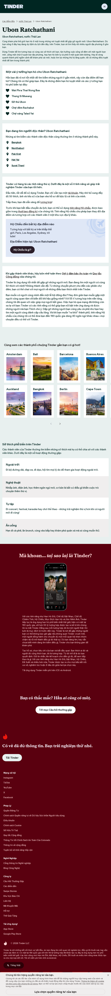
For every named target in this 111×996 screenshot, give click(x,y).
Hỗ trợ (6, 910)
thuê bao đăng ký (28, 211)
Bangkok (16, 142)
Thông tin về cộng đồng (14, 845)
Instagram (8, 777)
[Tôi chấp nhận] (108, 975)
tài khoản (73, 192)
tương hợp (46, 202)
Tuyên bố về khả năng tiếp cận (18, 849)
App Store (8, 928)
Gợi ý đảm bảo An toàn (75, 273)
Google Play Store (12, 933)
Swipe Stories (10, 891)
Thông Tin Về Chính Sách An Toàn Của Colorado (26, 840)
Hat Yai (15, 160)
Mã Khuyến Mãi (10, 905)
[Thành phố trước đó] (51, 423)
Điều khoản (8, 820)
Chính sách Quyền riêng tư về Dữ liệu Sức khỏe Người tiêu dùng (34, 815)
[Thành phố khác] (59, 423)
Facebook (8, 797)
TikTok (6, 782)
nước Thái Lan (25, 21)
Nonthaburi (18, 148)
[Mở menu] (104, 6)
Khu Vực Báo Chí (11, 896)
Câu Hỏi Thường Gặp (13, 881)
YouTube (7, 787)
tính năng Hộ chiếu (80, 207)
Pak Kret (16, 154)
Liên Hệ (7, 900)
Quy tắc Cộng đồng (12, 835)
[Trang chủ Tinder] (13, 6)
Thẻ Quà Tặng (10, 915)
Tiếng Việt (15, 965)
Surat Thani (18, 165)
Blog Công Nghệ (11, 868)
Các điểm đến (8, 21)
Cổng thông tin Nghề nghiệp (17, 863)
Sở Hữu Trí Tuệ (10, 830)
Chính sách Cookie (12, 825)
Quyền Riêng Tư (11, 810)
